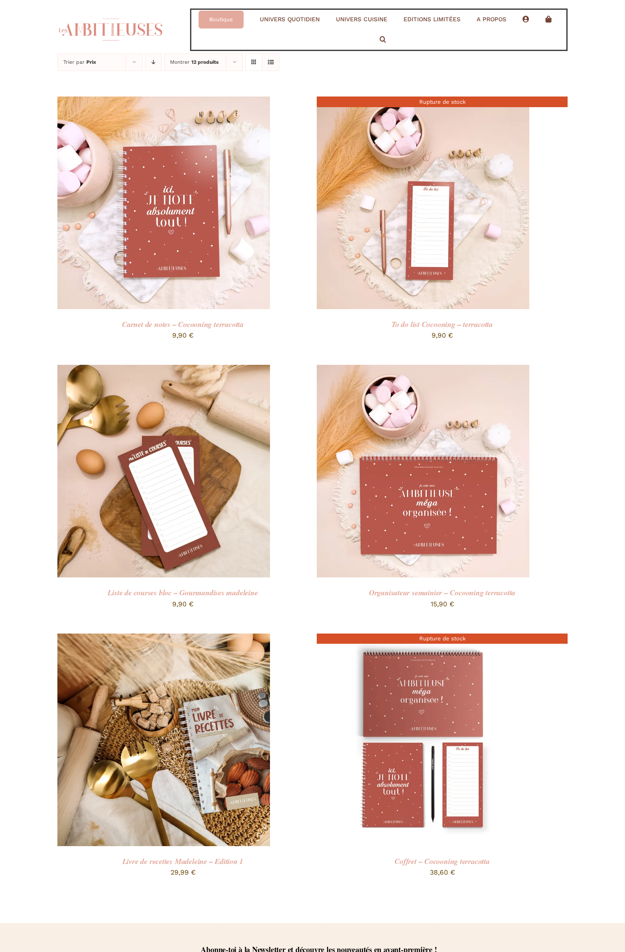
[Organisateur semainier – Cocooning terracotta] (423, 371)
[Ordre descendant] (153, 62)
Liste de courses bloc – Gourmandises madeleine (183, 592)
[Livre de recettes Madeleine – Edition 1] (163, 639)
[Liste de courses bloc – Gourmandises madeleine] (163, 371)
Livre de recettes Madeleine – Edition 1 (183, 861)
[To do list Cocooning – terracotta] (423, 102)
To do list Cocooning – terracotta (442, 324)
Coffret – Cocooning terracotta (442, 861)
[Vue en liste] (270, 62)
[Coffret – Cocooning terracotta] (423, 639)
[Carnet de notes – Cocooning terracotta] (163, 102)
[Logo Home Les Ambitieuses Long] (110, 15)
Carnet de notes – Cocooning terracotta (183, 324)
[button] (383, 40)
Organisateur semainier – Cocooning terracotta (442, 592)
